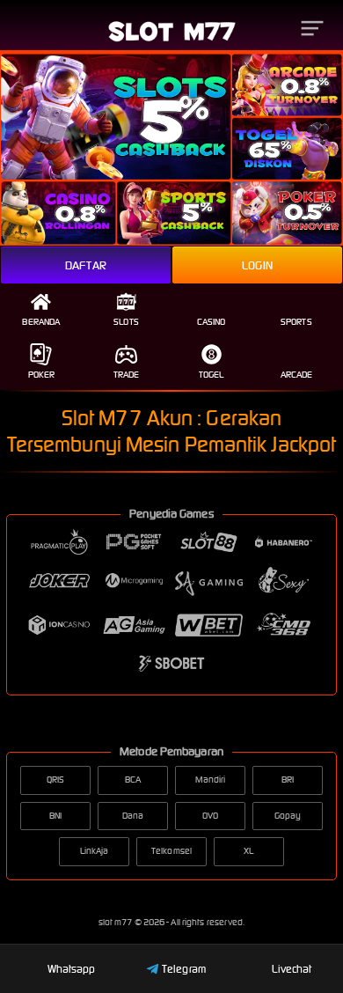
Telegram (184, 968)
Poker (41, 374)
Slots (126, 321)
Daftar (85, 265)
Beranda (41, 321)
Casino (211, 321)
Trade (126, 374)
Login (257, 265)
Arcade (297, 374)
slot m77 (117, 922)
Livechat (291, 968)
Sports (296, 321)
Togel (211, 374)
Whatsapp (71, 968)
